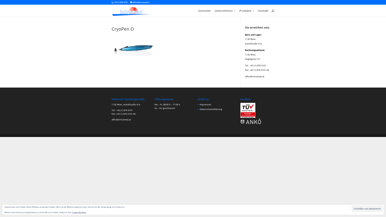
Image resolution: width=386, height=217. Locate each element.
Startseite (204, 11)
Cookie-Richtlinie (79, 212)
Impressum (205, 104)
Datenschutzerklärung (211, 109)
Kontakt (263, 11)
